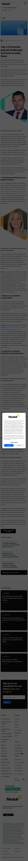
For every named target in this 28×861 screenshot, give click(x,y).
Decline (19, 445)
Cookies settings (14, 442)
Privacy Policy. (21, 433)
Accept (8, 445)
